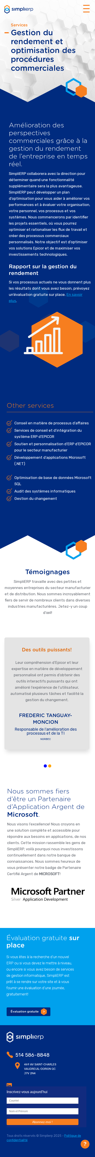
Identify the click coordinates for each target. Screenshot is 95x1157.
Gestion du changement (35, 498)
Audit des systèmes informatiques (45, 491)
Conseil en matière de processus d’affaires (51, 423)
